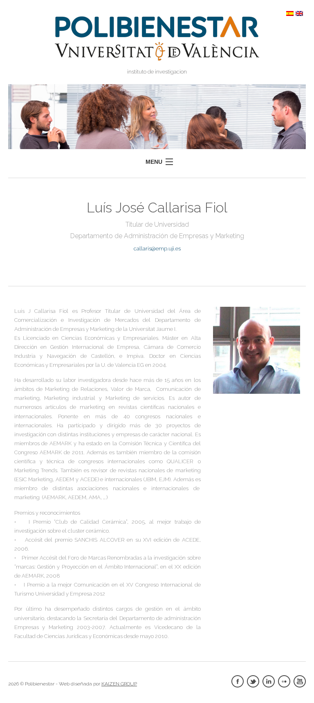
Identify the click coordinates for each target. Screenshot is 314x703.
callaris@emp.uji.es (157, 248)
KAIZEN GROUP (119, 684)
